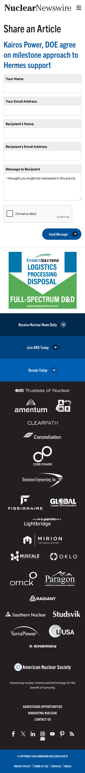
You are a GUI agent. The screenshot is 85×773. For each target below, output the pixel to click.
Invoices (56, 766)
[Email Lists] (42, 739)
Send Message (58, 234)
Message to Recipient (23, 169)
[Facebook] (13, 734)
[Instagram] (42, 734)
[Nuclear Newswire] (72, 734)
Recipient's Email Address (26, 146)
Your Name (15, 78)
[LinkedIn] (33, 734)
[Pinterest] (62, 734)
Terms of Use (41, 766)
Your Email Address (21, 101)
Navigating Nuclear (42, 713)
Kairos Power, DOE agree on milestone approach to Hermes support (41, 54)
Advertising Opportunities (42, 706)
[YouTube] (52, 734)
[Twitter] (23, 734)
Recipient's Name (20, 123)
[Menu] (77, 7)
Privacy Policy (22, 766)
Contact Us (42, 719)
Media (67, 766)
